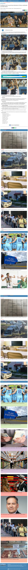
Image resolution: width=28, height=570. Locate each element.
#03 (1, 171)
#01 (1, 132)
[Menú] (0, 0)
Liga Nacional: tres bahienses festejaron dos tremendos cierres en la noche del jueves (13, 251)
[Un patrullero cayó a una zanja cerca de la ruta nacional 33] (14, 160)
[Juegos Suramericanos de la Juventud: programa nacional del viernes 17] (14, 260)
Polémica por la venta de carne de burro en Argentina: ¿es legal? (10, 559)
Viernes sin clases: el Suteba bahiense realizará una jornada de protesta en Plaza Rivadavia (13, 189)
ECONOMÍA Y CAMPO (4, 428)
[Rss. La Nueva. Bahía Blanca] (5, 565)
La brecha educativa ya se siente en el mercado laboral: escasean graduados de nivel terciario (13, 537)
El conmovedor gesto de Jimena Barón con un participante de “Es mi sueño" (11, 492)
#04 (1, 191)
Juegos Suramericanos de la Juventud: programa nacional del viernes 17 (11, 424)
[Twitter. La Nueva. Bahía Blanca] (2, 565)
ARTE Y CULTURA (3, 473)
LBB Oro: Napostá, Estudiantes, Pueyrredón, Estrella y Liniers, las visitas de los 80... (13, 288)
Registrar (24, 76)
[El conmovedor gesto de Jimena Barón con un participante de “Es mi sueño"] (14, 483)
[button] (23, 10)
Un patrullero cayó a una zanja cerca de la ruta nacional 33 (9, 170)
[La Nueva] (4, 0)
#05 (1, 211)
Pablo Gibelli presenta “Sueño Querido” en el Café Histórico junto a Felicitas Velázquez (13, 514)
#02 (1, 152)
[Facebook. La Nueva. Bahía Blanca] (1, 565)
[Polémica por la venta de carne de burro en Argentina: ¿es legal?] (14, 549)
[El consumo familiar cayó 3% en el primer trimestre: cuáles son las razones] (14, 438)
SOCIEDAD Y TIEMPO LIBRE (5, 518)
